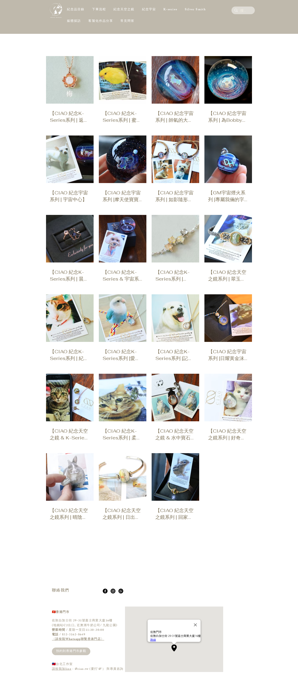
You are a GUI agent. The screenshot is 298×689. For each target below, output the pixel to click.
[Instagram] (113, 591)
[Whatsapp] (120, 591)
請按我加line (61, 669)
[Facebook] (105, 591)
